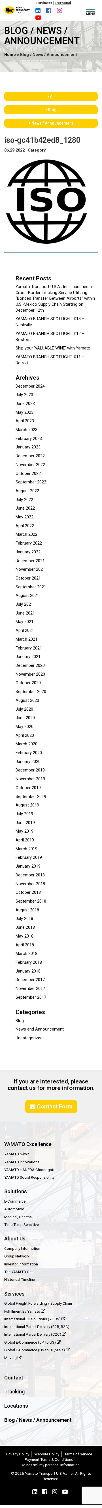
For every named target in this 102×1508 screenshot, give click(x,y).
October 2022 (28, 473)
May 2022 (24, 517)
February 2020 (29, 752)
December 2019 (30, 770)
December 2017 (30, 979)
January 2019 (28, 866)
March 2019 (26, 849)
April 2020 (25, 735)
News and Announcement (40, 1029)
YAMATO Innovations (21, 1162)
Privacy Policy (17, 1454)
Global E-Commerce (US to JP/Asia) (35, 1350)
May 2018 (24, 936)
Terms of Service (78, 1454)
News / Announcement (52, 123)
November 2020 (30, 674)
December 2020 (30, 665)
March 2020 (26, 744)
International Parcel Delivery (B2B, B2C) (36, 1326)
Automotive (14, 1209)
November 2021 (30, 569)
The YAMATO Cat (18, 1271)
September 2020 (31, 691)
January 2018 (28, 971)
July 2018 (24, 918)
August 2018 (27, 910)
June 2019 (25, 822)
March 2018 (26, 953)
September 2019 (31, 796)
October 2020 (28, 682)
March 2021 (26, 639)
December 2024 (30, 386)
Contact (13, 1378)
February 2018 (29, 962)
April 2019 (25, 840)
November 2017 (30, 988)
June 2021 (25, 613)
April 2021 (25, 630)
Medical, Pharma (18, 1217)
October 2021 (28, 578)
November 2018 (30, 884)
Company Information (22, 1248)
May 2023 (24, 412)
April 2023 (25, 421)
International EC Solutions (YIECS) (32, 1319)
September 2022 (31, 482)
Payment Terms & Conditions (49, 1459)
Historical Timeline (19, 1279)
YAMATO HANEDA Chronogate (29, 1169)
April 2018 (25, 945)
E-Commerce (15, 1201)
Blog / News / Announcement (38, 1420)
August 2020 (27, 700)
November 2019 (30, 779)
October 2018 (28, 892)
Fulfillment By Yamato (22, 1311)
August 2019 (27, 805)
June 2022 (25, 508)
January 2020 (28, 761)
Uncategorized (29, 1038)
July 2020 (24, 709)
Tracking (14, 1392)
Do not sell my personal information (50, 1465)
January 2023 (28, 447)
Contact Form (54, 1106)
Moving (11, 1357)
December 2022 (30, 456)
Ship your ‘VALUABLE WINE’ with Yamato (53, 348)
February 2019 (29, 857)
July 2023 (24, 394)
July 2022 (24, 499)
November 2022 (30, 464)
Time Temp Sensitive (21, 1224)
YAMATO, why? (16, 1154)
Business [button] (44, 3)
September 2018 (31, 901)
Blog (52, 109)
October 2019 (28, 787)
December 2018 (30, 875)
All (52, 96)
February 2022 (29, 543)
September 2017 (31, 997)
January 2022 (28, 552)
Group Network (16, 1256)
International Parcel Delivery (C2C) (33, 1334)
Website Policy (46, 1454)
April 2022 (25, 526)
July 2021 (24, 604)
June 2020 (25, 717)
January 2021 (28, 656)
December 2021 (30, 560)
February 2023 (29, 438)
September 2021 (31, 587)
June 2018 (25, 927)
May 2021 (24, 621)
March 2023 (26, 429)
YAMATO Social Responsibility (29, 1177)
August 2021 (27, 595)
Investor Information (21, 1264)
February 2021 (29, 648)
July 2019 (24, 814)
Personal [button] (63, 3)
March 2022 (26, 534)
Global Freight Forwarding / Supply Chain (38, 1303)
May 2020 (24, 726)
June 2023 (25, 403)
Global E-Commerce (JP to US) (30, 1342)
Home (10, 54)
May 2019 (24, 831)
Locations (16, 1406)
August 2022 (27, 491)
